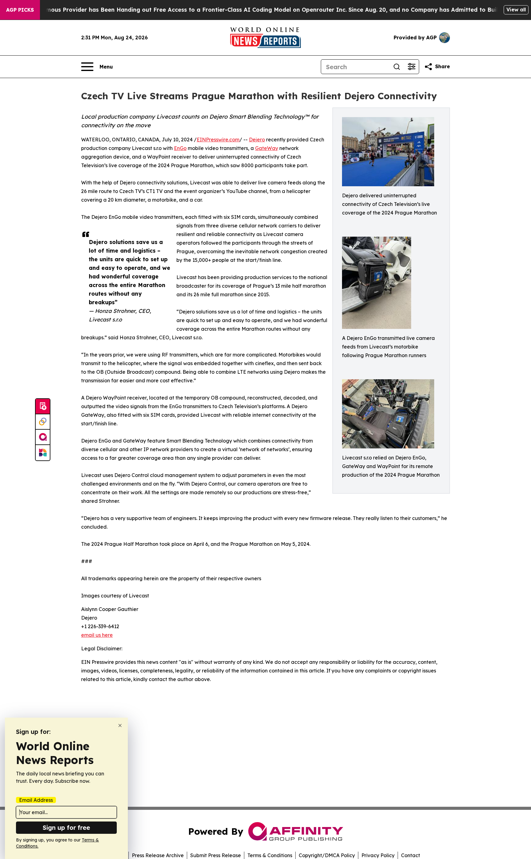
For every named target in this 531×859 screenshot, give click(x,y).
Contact (410, 855)
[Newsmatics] (43, 452)
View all (516, 9)
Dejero (257, 139)
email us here (97, 635)
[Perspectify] (43, 422)
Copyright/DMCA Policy (327, 855)
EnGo (180, 148)
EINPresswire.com (218, 139)
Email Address (36, 800)
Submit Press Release (215, 855)
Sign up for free (66, 827)
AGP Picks (20, 10)
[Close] (120, 725)
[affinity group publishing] (43, 437)
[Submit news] (43, 406)
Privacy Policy (378, 855)
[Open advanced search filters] (411, 67)
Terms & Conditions (269, 855)
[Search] (396, 67)
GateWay (266, 148)
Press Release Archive (158, 855)
